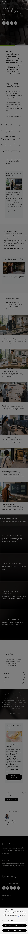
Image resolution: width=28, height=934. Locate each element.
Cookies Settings (14, 920)
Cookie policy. (16, 916)
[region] (14, 920)
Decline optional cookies (14, 925)
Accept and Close (14, 930)
